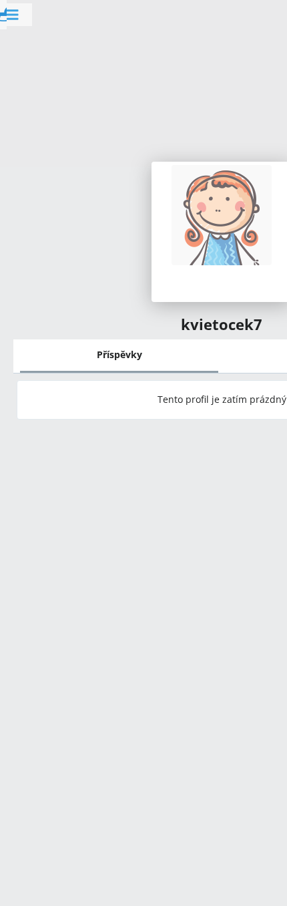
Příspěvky (119, 354)
